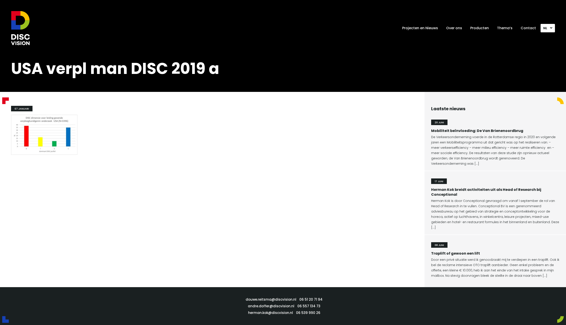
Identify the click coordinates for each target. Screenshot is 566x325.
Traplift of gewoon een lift (455, 253)
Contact (528, 28)
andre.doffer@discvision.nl (271, 306)
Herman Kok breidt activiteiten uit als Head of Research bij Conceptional (486, 192)
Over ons (454, 28)
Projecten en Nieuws (420, 28)
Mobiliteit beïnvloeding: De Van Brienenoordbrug (477, 130)
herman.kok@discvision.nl (270, 312)
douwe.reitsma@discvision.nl (271, 299)
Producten (479, 28)
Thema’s (504, 28)
